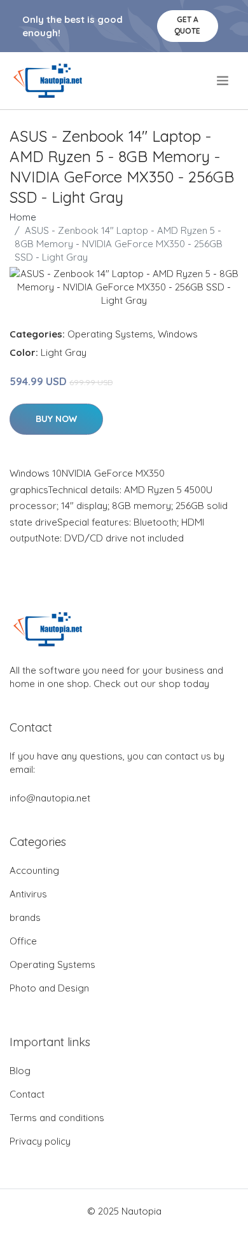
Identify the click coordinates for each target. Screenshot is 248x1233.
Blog (20, 1071)
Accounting (34, 870)
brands (25, 917)
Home (23, 217)
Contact (27, 1094)
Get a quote (187, 25)
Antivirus (28, 894)
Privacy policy (40, 1141)
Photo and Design (49, 988)
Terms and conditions (57, 1118)
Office (23, 941)
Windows (178, 334)
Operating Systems (110, 334)
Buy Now (56, 419)
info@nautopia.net (50, 798)
